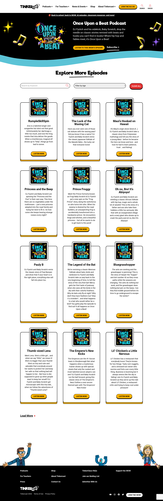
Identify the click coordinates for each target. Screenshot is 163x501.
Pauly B (38, 264)
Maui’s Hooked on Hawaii (124, 122)
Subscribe (112, 47)
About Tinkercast (106, 6)
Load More (26, 415)
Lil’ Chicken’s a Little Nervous (124, 352)
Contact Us (55, 482)
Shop (92, 6)
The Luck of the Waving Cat (81, 122)
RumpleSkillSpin (38, 121)
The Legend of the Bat (81, 264)
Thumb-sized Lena (39, 350)
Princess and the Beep (39, 189)
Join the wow (134, 495)
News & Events (79, 6)
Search (142, 8)
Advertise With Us (89, 482)
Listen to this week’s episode (89, 48)
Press (22, 482)
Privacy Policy (50, 494)
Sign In (150, 8)
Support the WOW (123, 471)
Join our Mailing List (90, 476)
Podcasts (46, 6)
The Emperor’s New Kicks (81, 352)
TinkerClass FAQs (89, 471)
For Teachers (62, 6)
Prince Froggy (81, 189)
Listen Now (38, 154)
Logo (30, 6)
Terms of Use (38, 494)
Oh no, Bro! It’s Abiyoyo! (124, 190)
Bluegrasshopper (124, 264)
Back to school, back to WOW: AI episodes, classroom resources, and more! (83, 15)
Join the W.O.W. (128, 7)
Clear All (136, 86)
